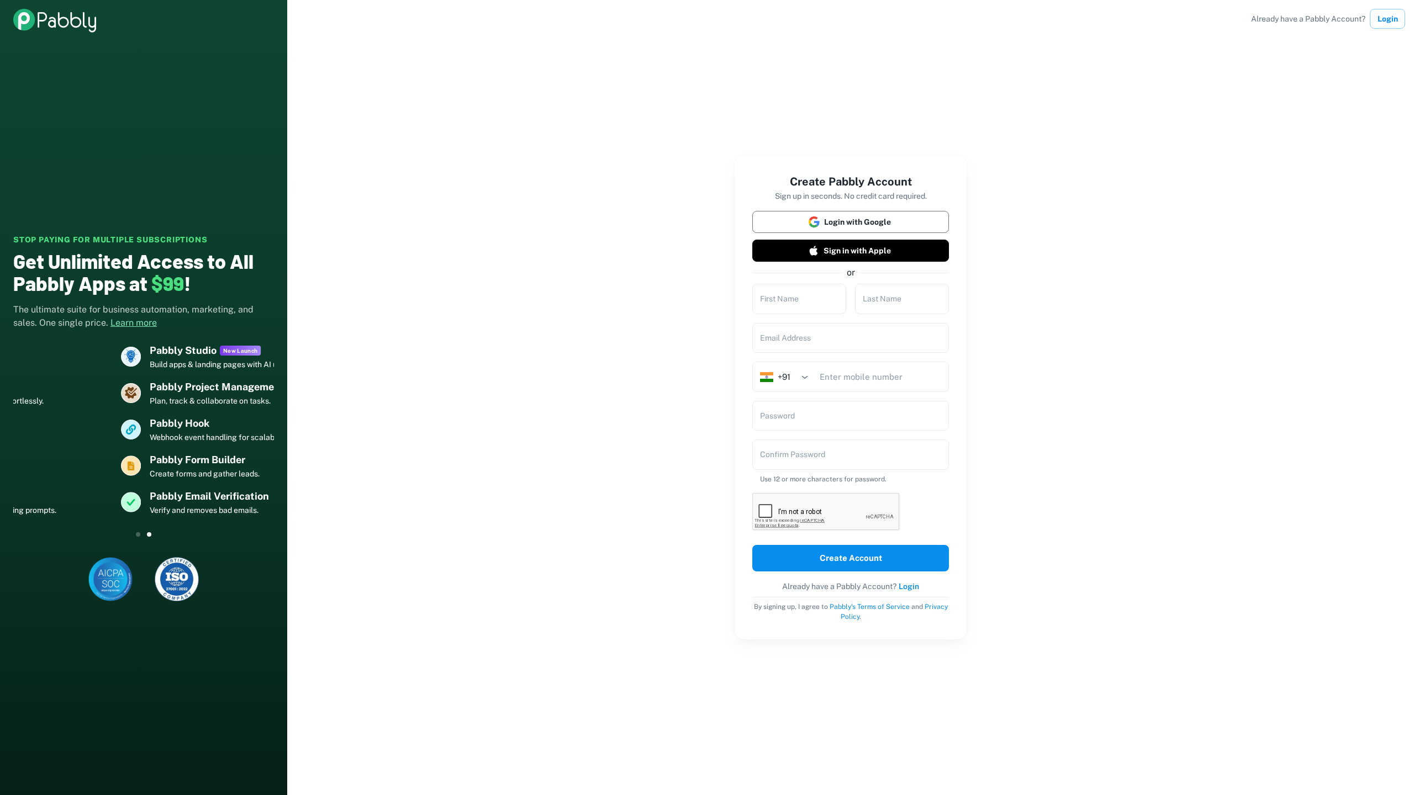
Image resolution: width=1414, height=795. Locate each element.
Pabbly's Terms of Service (870, 607)
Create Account (851, 558)
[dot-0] (138, 534)
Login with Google (857, 222)
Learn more (133, 322)
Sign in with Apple (857, 250)
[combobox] (787, 377)
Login (1388, 18)
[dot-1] (149, 534)
